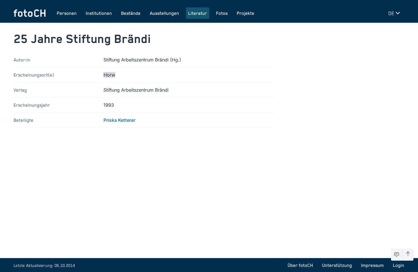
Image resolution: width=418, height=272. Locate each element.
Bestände (131, 13)
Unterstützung (337, 265)
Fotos (222, 13)
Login (398, 265)
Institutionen (99, 13)
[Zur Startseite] (29, 13)
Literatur (197, 13)
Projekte (245, 13)
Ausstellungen (164, 13)
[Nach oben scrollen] (407, 255)
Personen (67, 13)
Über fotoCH (300, 265)
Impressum (372, 265)
